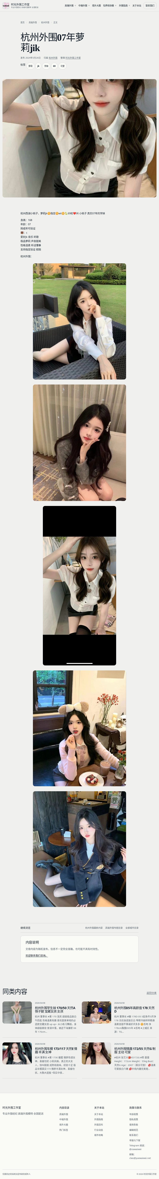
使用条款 (133, 1124)
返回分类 (152, 993)
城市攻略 (98, 1135)
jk (38, 66)
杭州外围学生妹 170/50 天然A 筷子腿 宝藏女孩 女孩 (55, 1009)
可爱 (63, 66)
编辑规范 (133, 1129)
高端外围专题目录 (114, 927)
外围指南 (123, 5)
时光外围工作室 (73, 57)
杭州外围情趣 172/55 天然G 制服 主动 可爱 (134, 1050)
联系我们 (150, 5)
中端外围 (82, 5)
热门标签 (63, 1129)
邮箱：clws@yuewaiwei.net (140, 1156)
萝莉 (30, 66)
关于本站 (136, 5)
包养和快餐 (108, 5)
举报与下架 (134, 1140)
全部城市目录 (132, 927)
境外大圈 (96, 5)
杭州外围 (45, 22)
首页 (22, 22)
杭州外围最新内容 (94, 927)
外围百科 (98, 1124)
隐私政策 (133, 1119)
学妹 (46, 66)
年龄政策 (133, 1114)
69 (54, 66)
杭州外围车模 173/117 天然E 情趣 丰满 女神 (56, 1050)
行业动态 (98, 1129)
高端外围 (69, 5)
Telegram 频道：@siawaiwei (137, 1147)
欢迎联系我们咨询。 (37, 955)
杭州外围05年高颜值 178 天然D (134, 1009)
